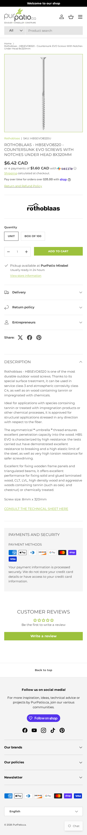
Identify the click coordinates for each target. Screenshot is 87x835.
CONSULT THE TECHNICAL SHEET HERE (36, 509)
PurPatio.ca (19, 824)
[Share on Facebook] (29, 337)
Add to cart (58, 251)
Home (8, 43)
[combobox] (43, 30)
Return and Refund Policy (23, 186)
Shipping (10, 173)
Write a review (43, 636)
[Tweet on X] (20, 337)
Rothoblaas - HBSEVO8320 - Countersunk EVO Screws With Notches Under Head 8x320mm (43, 47)
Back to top (43, 670)
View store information (25, 275)
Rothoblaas (12, 138)
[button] (71, 16)
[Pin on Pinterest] (39, 337)
